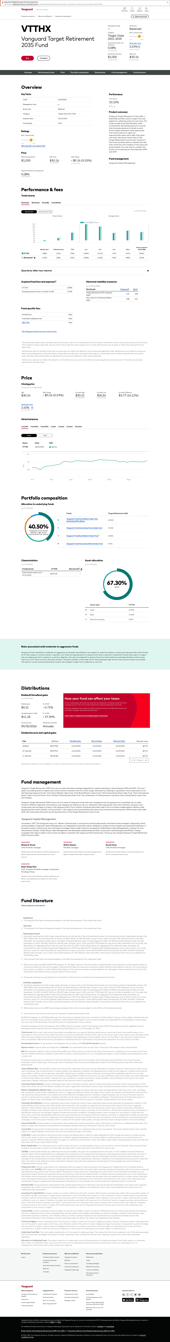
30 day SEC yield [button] (135, 43)
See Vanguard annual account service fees (39, 331)
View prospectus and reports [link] (33, 905)
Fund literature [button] (139, 72)
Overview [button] (28, 72)
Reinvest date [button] (119, 741)
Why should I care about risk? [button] (33, 146)
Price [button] (63, 72)
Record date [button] (97, 741)
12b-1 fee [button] (25, 322)
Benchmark (28, 257)
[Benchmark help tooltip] (34, 258)
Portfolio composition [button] (80, 72)
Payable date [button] (75, 741)
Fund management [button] (119, 72)
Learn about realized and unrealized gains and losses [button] (86, 715)
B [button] (139, 46)
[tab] (25, 202)
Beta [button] (135, 289)
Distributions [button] (100, 72)
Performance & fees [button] (46, 72)
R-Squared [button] (124, 289)
